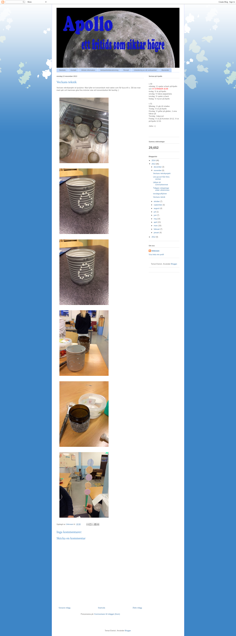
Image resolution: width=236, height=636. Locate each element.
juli (155, 212)
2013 (154, 164)
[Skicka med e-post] (87, 524)
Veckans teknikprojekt (162, 173)
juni (155, 215)
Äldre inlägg (137, 608)
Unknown (155, 251)
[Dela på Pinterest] (98, 524)
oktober (157, 201)
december (158, 167)
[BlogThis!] (90, 524)
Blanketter (165, 70)
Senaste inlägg (64, 608)
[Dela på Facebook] (95, 524)
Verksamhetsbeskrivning (109, 70)
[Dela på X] (93, 524)
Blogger (174, 264)
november (158, 170)
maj (155, 219)
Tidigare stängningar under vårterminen (161, 189)
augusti (157, 208)
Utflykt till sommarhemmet (160, 183)
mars (156, 226)
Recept (126, 70)
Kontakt (73, 70)
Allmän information (88, 70)
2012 (154, 237)
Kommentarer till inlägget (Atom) (107, 614)
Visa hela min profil (156, 254)
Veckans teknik (159, 197)
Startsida (62, 70)
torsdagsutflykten (160, 194)
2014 (154, 160)
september (158, 205)
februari (157, 229)
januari (157, 233)
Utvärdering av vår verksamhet (145, 70)
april (156, 222)
